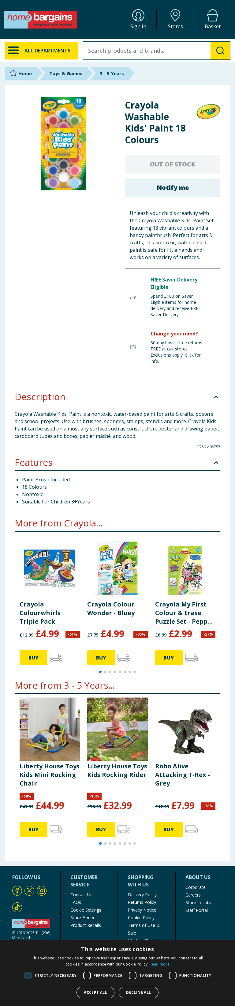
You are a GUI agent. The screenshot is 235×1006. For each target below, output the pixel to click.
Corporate (195, 887)
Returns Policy (142, 902)
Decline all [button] (138, 992)
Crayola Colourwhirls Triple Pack (40, 612)
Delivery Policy (142, 894)
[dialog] (117, 973)
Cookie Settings (85, 910)
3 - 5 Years (112, 73)
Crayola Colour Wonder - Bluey (111, 608)
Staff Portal (196, 910)
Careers (193, 895)
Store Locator (199, 902)
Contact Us (81, 894)
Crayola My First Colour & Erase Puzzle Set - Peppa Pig (183, 613)
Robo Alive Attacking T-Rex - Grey (182, 774)
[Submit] (220, 50)
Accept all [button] (95, 992)
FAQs (75, 902)
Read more (160, 964)
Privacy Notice (142, 910)
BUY (33, 657)
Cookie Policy (141, 917)
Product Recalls (85, 925)
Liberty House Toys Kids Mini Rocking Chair (50, 774)
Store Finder (82, 917)
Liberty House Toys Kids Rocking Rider (117, 770)
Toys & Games (65, 73)
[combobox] (156, 50)
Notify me (173, 187)
